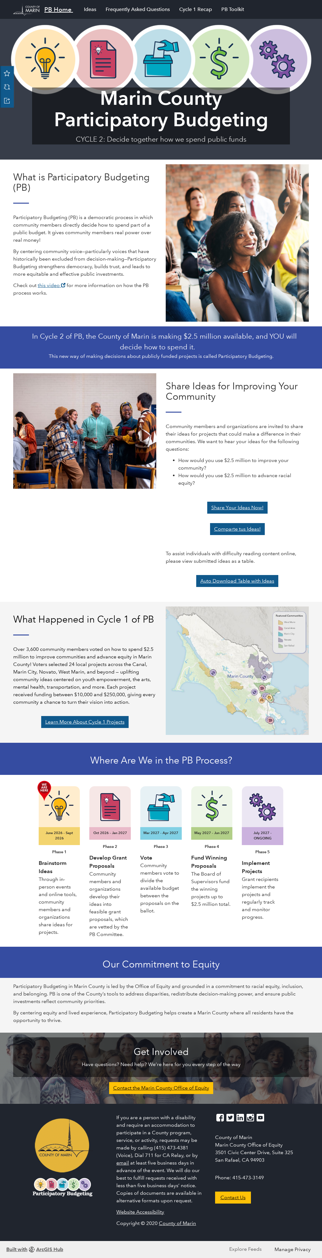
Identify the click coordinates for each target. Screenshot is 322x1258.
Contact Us (233, 1197)
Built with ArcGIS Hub (34, 1249)
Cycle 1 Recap (195, 9)
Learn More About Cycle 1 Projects (85, 722)
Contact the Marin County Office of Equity (161, 1088)
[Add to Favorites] (7, 73)
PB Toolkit (232, 9)
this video (51, 285)
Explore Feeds (245, 1249)
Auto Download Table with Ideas (237, 581)
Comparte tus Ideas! (237, 529)
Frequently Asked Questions (138, 9)
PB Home (57, 9)
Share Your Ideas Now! (237, 508)
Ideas (90, 9)
